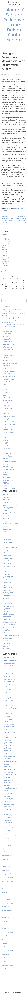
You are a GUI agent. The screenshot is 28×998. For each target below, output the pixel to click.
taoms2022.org (6, 521)
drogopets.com (6, 641)
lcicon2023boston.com (8, 485)
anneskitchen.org (8, 707)
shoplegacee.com (7, 382)
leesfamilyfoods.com (7, 445)
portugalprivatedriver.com (8, 569)
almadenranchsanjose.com (9, 453)
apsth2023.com (6, 482)
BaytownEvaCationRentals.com (10, 363)
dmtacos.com (7, 668)
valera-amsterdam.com (9, 803)
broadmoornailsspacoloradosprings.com (13, 703)
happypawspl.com (7, 563)
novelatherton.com (8, 817)
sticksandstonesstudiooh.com (10, 751)
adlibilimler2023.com (7, 456)
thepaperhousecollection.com (10, 761)
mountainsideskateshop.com (10, 791)
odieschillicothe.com (7, 557)
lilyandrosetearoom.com (9, 735)
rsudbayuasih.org (8, 825)
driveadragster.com (8, 673)
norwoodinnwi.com (8, 806)
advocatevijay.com (7, 455)
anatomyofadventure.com (10, 774)
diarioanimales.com (7, 539)
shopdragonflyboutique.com (9, 624)
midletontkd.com (7, 779)
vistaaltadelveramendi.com (10, 662)
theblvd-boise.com (7, 439)
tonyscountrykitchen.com (8, 606)
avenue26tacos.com (8, 700)
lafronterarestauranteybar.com (11, 734)
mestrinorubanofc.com (9, 816)
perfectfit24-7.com (7, 568)
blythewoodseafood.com (8, 614)
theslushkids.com (8, 739)
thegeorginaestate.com (8, 613)
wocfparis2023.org (7, 497)
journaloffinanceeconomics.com (11, 832)
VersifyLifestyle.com (7, 375)
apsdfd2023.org (6, 475)
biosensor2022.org (7, 515)
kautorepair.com (6, 550)
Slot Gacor (4, 896)
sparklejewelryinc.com (9, 724)
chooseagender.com (7, 347)
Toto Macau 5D (5, 859)
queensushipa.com (7, 399)
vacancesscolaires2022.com (9, 488)
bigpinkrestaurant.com (8, 408)
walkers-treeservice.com (9, 753)
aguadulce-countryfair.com (9, 600)
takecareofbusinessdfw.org (9, 371)
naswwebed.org (6, 458)
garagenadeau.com (7, 419)
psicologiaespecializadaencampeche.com (13, 666)
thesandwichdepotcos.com (9, 415)
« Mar (3, 295)
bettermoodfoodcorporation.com (10, 344)
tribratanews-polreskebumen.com (11, 824)
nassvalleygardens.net (9, 819)
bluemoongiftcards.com (9, 787)
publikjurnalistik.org (8, 827)
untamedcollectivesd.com (9, 756)
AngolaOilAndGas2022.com (9, 467)
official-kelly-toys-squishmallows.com (11, 635)
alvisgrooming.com (7, 611)
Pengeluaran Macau (7, 855)
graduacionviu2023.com (9, 719)
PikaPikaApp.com (6, 370)
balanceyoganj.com (7, 358)
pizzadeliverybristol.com (8, 560)
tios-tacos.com (7, 716)
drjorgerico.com (6, 397)
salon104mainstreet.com (8, 574)
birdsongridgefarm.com (9, 800)
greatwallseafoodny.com (9, 689)
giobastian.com (7, 740)
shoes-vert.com (6, 544)
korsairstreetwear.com (9, 697)
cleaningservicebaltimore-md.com (11, 659)
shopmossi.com (7, 755)
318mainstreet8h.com (7, 577)
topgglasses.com (7, 702)
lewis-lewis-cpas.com (7, 447)
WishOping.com (6, 381)
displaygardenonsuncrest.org (9, 637)
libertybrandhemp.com (9, 804)
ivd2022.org (5, 525)
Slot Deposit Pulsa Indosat (8, 852)
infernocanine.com (8, 759)
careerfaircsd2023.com (8, 480)
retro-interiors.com (7, 437)
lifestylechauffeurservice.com (9, 421)
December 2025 (5, 240)
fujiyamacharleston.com (8, 589)
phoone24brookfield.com (8, 619)
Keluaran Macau (6, 910)
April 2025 (4, 253)
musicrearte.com (6, 630)
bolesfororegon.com (8, 811)
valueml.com (5, 392)
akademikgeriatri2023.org (8, 507)
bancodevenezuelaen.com (9, 342)
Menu (14, 46)
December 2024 (5, 261)
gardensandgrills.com (9, 780)
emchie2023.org (6, 510)
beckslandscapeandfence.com (11, 660)
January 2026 (5, 238)
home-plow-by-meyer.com (10, 679)
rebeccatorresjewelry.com (8, 394)
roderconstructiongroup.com (9, 533)
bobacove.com (6, 617)
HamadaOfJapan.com (7, 373)
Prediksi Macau (5, 936)
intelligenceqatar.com (7, 368)
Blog (7, 208)
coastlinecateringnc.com (9, 663)
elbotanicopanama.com (8, 545)
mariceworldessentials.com (9, 595)
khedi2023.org (6, 505)
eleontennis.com (6, 448)
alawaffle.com (7, 711)
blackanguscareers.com (9, 809)
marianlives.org (6, 338)
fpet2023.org (5, 440)
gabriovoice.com (7, 692)
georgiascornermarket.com (9, 566)
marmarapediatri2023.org (8, 509)
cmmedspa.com (7, 777)
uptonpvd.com (7, 747)
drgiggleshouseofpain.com (9, 416)
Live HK (3, 848)
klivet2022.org (6, 518)
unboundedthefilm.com (8, 334)
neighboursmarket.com (9, 807)
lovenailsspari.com (7, 579)
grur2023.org (5, 471)
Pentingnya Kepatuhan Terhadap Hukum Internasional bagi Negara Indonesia (7, 220)
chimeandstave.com (8, 687)
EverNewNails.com (7, 423)
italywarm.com (7, 830)
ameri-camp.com (6, 402)
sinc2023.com (6, 499)
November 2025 (5, 242)
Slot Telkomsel (5, 899)
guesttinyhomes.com (8, 678)
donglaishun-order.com (8, 592)
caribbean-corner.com (9, 785)
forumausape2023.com (8, 477)
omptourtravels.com (8, 822)
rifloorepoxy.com (7, 743)
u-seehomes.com (6, 431)
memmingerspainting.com (8, 411)
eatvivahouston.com (8, 684)
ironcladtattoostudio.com (9, 726)
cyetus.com (5, 450)
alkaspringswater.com (8, 576)
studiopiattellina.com (7, 585)
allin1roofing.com (7, 771)
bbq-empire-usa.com (7, 638)
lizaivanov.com (7, 676)
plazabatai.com (6, 534)
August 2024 (5, 269)
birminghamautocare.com (8, 605)
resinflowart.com (7, 694)
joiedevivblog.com (8, 801)
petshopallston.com (8, 699)
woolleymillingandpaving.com (10, 745)
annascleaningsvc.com (9, 729)
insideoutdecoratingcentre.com (10, 424)
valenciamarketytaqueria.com (10, 708)
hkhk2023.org (6, 472)
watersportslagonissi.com (8, 432)
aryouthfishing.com (8, 713)
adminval (18, 74)
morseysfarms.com (7, 632)
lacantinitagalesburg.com (8, 558)
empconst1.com (6, 405)
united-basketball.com (9, 715)
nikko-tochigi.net (7, 783)
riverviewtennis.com (7, 633)
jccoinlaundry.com (7, 549)
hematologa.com (7, 675)
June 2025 (4, 249)
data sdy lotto (5, 928)
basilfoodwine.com (8, 782)
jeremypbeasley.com (7, 413)
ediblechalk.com (6, 643)
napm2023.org (6, 474)
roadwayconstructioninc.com (9, 622)
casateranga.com (8, 750)
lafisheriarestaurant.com (8, 597)
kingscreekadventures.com (9, 376)
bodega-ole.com (7, 812)
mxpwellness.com (8, 758)
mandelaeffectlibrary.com (8, 355)
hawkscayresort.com (7, 536)
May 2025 (4, 251)
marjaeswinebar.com (7, 552)
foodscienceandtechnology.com (11, 835)
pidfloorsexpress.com (8, 341)
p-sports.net (6, 695)
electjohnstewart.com (8, 820)
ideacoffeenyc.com (7, 555)
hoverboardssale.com (8, 349)
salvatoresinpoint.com (8, 426)
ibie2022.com (5, 464)
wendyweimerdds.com (8, 400)
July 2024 (3, 271)
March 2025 (4, 255)
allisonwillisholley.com (9, 763)
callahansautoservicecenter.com (10, 565)
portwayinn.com (7, 766)
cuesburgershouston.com (9, 665)
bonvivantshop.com (7, 384)
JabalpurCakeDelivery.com (9, 365)
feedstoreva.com (6, 640)
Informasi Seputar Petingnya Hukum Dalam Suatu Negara (14, 25)
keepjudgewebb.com (8, 772)
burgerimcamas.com (8, 840)
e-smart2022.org (6, 442)
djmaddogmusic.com (8, 767)
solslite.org (6, 764)
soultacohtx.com (6, 648)
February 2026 (5, 236)
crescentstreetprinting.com (10, 670)
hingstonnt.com (6, 346)
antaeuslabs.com (6, 378)
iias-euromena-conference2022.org (11, 523)
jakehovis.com (6, 601)
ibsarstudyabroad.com (8, 528)
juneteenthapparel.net (9, 828)
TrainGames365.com (7, 362)
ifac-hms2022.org (6, 520)
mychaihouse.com (7, 609)
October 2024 (5, 265)
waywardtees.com (7, 339)
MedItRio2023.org (6, 483)
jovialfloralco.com (7, 427)
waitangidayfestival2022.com (9, 487)
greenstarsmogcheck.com (8, 561)
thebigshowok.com (8, 686)
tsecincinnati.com (6, 531)
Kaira (15, 992)
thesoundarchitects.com (9, 769)
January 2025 (5, 259)
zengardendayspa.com (9, 723)
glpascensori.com (8, 742)
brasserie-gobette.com (8, 629)
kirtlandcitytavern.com (9, 793)
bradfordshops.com (7, 451)
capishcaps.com (6, 650)
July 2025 (3, 247)
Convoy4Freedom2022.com (9, 469)
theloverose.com (7, 691)
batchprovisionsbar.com (8, 627)
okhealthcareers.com (7, 331)
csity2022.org (5, 526)
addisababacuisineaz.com (10, 838)
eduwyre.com (6, 435)
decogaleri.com (6, 541)
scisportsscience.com (8, 836)
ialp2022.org (5, 516)
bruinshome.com (7, 727)
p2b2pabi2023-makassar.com (9, 496)
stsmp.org (5, 352)
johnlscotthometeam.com (8, 429)
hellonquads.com (6, 537)
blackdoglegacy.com (8, 683)
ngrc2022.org (5, 443)
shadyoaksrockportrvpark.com (10, 547)
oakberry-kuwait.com (7, 581)
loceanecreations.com (9, 798)
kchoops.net (6, 790)
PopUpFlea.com (6, 391)
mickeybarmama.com (7, 621)
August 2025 (5, 246)
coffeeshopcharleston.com (9, 573)
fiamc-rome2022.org (7, 593)
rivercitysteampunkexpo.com (10, 788)
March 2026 (4, 234)
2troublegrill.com (7, 748)
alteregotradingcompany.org (9, 461)
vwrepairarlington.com (9, 657)
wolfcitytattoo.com (8, 731)
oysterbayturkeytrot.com (9, 732)
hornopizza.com (7, 671)
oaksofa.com (6, 646)
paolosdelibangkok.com (8, 616)
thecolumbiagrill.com (7, 502)
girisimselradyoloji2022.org (9, 512)
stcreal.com (5, 389)
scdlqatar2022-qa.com (8, 500)
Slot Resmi (4, 921)
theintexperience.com (7, 333)
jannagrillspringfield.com (8, 587)
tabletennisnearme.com (8, 645)
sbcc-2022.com (6, 466)
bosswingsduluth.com (7, 603)
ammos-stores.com (8, 796)
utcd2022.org (5, 513)
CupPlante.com (6, 386)
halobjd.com (5, 366)
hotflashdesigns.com (7, 418)
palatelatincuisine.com (9, 681)
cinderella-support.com (8, 407)
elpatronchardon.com (7, 590)
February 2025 (5, 257)
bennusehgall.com (7, 529)
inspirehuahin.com (7, 410)
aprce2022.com (6, 463)
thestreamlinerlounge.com (10, 814)
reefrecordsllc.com (8, 710)
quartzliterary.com (7, 582)
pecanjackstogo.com (8, 721)
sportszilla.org (6, 625)
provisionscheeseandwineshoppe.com (11, 504)
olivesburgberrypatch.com (10, 737)
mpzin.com (5, 387)
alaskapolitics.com (7, 350)
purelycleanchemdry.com (8, 379)
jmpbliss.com (5, 395)
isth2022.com (5, 494)
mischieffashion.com (7, 434)
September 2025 (6, 244)
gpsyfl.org (5, 651)
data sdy (3, 969)
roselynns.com (6, 357)
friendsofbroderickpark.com (9, 584)
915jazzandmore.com (7, 598)
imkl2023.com (6, 479)
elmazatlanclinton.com (8, 553)
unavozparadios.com (7, 542)
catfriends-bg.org (6, 336)
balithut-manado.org (7, 459)
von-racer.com (6, 571)
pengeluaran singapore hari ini (13, 4)
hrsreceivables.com (7, 403)
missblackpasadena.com (9, 705)
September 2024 (6, 267)
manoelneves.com (7, 354)
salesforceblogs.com (7, 360)
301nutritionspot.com (8, 795)
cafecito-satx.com (8, 718)
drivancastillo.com (8, 775)
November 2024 (5, 263)
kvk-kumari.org (7, 833)
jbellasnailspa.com (7, 608)
